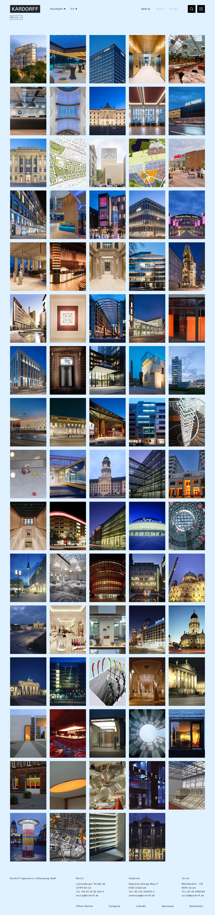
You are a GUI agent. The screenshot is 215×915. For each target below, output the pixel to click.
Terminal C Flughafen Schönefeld (64, 456)
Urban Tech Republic (143, 143)
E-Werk (96, 557)
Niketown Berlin (141, 765)
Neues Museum (21, 506)
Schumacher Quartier (64, 143)
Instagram (114, 906)
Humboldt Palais (180, 298)
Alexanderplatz (21, 557)
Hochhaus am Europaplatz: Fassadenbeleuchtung (107, 41)
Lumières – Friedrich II (66, 402)
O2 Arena (137, 506)
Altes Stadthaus (101, 454)
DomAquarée (138, 609)
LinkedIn (141, 906)
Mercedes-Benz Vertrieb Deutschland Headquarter (106, 352)
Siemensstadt (60, 817)
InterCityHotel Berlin (25, 350)
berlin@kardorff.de (87, 895)
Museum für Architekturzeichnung (144, 352)
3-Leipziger (99, 506)
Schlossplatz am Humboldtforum (22, 144)
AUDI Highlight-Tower (184, 350)
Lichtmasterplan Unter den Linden (186, 663)
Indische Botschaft (142, 713)
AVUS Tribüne (179, 91)
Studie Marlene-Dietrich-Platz (27, 456)
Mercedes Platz (180, 194)
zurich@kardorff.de (193, 895)
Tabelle (159, 8)
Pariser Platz (20, 609)
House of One (99, 143)
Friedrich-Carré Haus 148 (67, 661)
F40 (134, 402)
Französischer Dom (182, 609)
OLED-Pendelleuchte (183, 402)
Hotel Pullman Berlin (64, 246)
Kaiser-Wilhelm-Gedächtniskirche (181, 248)
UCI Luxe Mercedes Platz (106, 194)
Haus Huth (137, 557)
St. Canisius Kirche (24, 713)
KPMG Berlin (139, 194)
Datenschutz (196, 906)
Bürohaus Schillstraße (105, 713)
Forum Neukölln (101, 765)
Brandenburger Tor (24, 661)
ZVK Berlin (98, 817)
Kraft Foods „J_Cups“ (183, 713)
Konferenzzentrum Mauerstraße (62, 93)
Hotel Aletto (178, 143)
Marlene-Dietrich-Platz (105, 402)
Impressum (168, 906)
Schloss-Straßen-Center (185, 506)
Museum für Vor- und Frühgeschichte (103, 611)
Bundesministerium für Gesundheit (145, 93)
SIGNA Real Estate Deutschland (23, 248)
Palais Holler (100, 246)
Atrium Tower (20, 298)
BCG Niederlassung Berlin (28, 765)
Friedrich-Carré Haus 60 (106, 661)
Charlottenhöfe (61, 298)
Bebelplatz (98, 91)
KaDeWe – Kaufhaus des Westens (65, 611)
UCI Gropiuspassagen (64, 194)
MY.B (15, 194)
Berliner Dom (179, 557)
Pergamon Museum (181, 765)
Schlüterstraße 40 (142, 246)
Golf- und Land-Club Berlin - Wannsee (63, 41)
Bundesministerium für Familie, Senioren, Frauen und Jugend (147, 458)
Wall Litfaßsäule (22, 817)
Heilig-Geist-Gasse (103, 298)
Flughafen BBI (20, 402)
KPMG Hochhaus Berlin (144, 39)
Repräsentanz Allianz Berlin (64, 767)
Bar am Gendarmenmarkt (65, 713)
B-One (16, 39)
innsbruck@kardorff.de (142, 895)
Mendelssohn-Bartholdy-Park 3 (185, 456)
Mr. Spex (18, 91)
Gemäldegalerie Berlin (145, 661)
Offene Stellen (84, 906)
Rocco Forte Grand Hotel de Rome (66, 559)
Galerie (145, 8)
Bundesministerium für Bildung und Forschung (145, 300)
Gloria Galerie (140, 817)
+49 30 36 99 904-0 (92, 891)
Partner (173, 8)
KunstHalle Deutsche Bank (67, 350)
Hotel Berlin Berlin (63, 506)
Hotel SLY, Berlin (181, 39)
